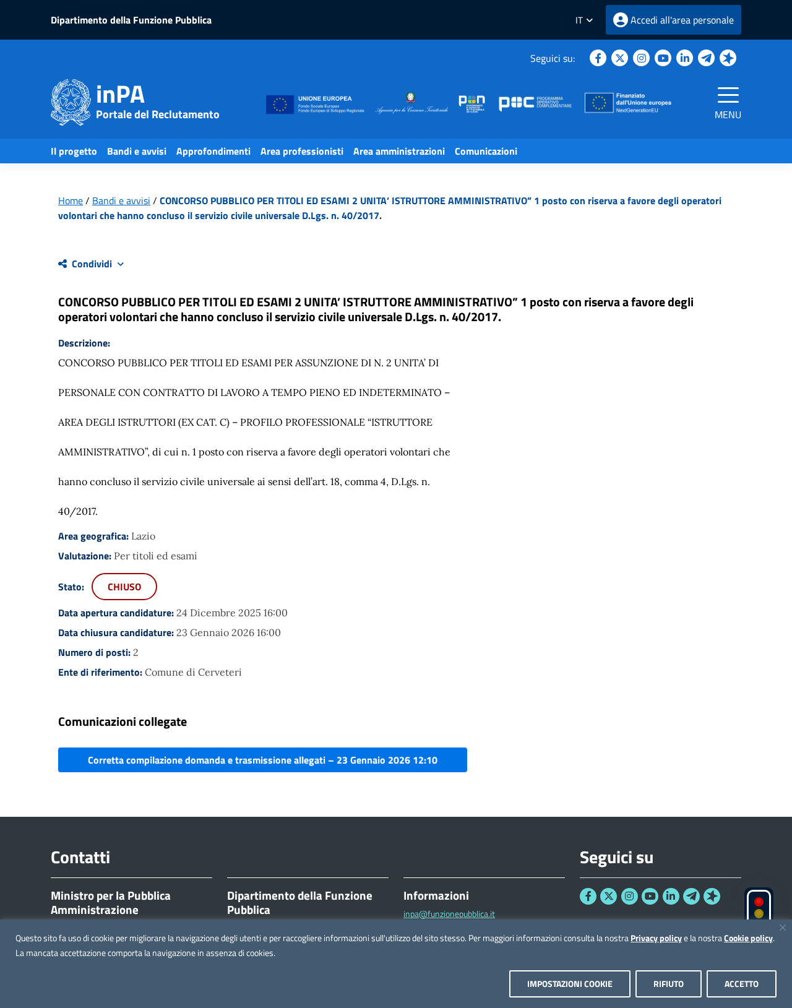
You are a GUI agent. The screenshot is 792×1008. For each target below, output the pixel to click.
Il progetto (74, 151)
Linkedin (684, 58)
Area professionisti (301, 151)
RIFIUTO (668, 983)
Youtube (663, 58)
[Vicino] (783, 927)
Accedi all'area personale (682, 19)
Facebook (598, 58)
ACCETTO (742, 983)
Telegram (706, 58)
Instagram (641, 58)
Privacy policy (656, 937)
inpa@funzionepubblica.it (449, 913)
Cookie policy (748, 937)
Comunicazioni (486, 151)
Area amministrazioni (399, 151)
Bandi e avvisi (136, 151)
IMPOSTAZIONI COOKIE (570, 983)
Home (70, 200)
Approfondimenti (213, 151)
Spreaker (728, 58)
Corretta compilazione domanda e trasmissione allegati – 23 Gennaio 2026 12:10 (262, 759)
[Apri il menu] (728, 94)
